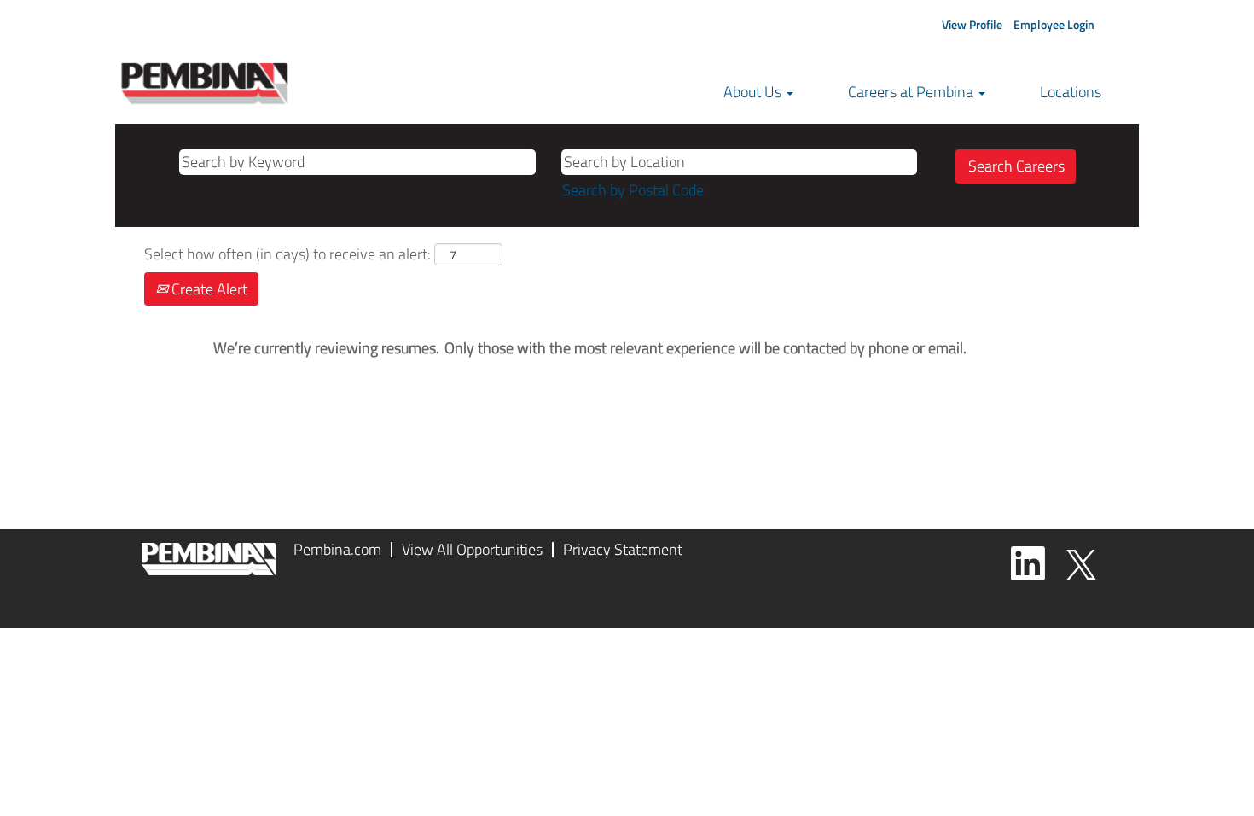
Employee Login (1053, 24)
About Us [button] (754, 91)
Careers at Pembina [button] (912, 91)
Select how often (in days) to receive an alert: (287, 254)
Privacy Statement (622, 549)
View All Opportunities (472, 549)
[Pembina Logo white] (208, 559)
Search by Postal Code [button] (633, 189)
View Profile (972, 24)
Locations (1070, 91)
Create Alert (207, 288)
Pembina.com (337, 549)
